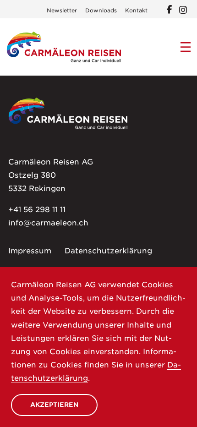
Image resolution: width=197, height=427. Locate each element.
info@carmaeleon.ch (48, 222)
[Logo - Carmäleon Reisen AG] (63, 46)
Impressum (29, 250)
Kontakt (136, 10)
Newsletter (62, 10)
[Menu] (186, 47)
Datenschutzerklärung (108, 250)
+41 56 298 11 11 (37, 209)
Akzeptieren (54, 404)
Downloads (101, 10)
